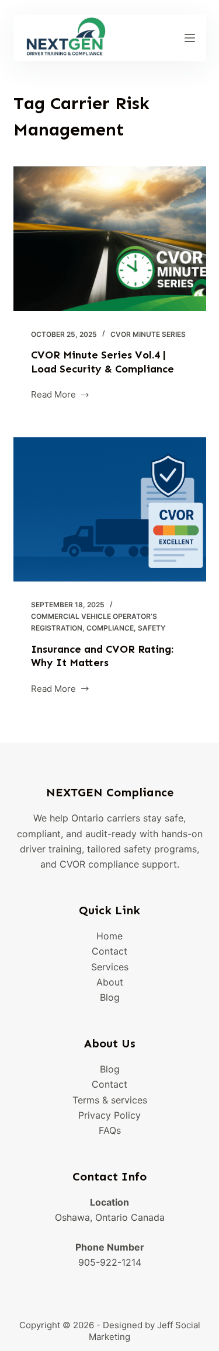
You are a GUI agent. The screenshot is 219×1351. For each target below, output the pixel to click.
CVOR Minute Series (148, 334)
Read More (55, 395)
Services (109, 967)
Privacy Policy (109, 1115)
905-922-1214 (109, 1262)
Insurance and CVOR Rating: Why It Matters (102, 656)
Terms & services (109, 1100)
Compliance (110, 628)
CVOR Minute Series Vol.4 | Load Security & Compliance (102, 362)
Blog (110, 997)
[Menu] (190, 38)
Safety (151, 628)
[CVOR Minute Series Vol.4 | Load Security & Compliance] (109, 238)
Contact (109, 951)
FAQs (110, 1130)
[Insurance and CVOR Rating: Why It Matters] (109, 509)
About (109, 982)
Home (109, 936)
